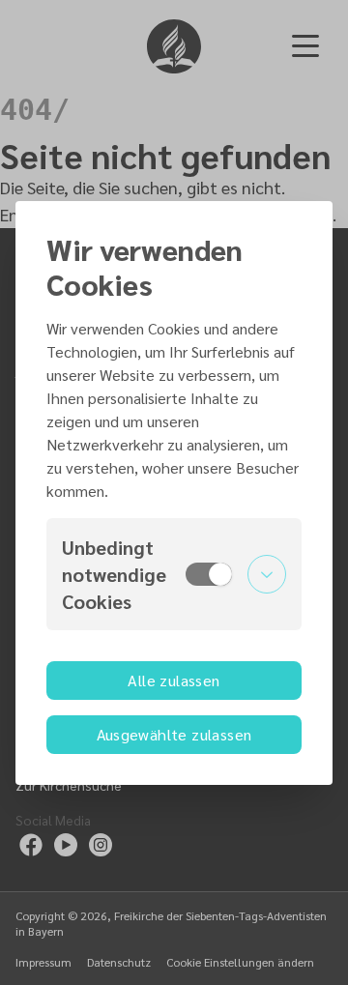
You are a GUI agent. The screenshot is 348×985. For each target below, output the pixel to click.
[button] (174, 574)
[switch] (209, 574)
